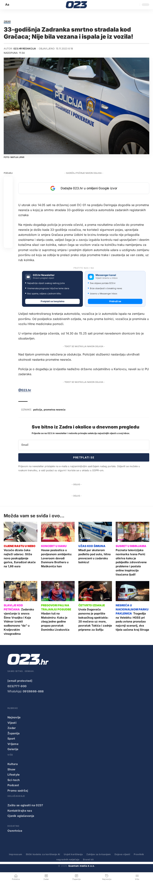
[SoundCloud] (40, 701)
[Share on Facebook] (8, 181)
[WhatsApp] (47, 701)
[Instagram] (25, 701)
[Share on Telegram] (8, 216)
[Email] (8, 243)
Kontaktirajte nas (19, 810)
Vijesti (9, 538)
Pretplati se (83, 457)
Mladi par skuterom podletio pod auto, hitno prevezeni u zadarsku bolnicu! (94, 556)
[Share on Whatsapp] (8, 198)
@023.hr (24, 390)
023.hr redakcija (24, 48)
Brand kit (88, 859)
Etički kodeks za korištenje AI (43, 854)
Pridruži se (115, 301)
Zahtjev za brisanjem (98, 854)
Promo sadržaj (17, 790)
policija (37, 409)
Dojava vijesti (122, 854)
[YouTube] (17, 701)
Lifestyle (13, 774)
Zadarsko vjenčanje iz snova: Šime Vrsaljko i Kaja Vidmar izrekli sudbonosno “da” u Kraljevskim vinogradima (19, 621)
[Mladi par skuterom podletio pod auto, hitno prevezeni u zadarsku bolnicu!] (95, 532)
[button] (7, 4)
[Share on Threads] (8, 225)
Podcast (13, 785)
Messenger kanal (106, 275)
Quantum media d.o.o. (81, 865)
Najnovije (14, 717)
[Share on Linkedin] (8, 207)
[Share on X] (8, 189)
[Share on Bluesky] (8, 234)
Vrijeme (12, 744)
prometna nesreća (54, 409)
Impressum (15, 854)
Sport (46, 597)
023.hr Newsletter (43, 275)
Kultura (12, 764)
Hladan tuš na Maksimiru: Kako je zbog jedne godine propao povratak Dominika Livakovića (55, 621)
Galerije (12, 749)
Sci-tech (13, 780)
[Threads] (55, 701)
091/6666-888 (33, 691)
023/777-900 (16, 686)
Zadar (7, 21)
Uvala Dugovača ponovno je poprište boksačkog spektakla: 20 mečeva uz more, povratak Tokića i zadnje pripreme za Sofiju (95, 619)
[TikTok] (32, 701)
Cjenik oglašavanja (20, 816)
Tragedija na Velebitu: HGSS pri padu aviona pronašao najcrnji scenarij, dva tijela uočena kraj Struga (132, 621)
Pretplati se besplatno (52, 301)
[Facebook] (9, 701)
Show (46, 538)
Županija (85, 538)
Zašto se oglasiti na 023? (25, 805)
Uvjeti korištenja (73, 854)
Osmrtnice (14, 830)
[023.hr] (76, 4)
